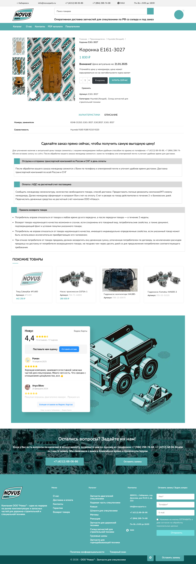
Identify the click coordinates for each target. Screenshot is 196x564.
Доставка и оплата (63, 500)
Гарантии (58, 508)
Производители (97, 39)
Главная (83, 39)
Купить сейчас (120, 80)
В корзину (100, 80)
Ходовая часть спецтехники (105, 502)
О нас (56, 496)
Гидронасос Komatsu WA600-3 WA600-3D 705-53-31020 (162, 293)
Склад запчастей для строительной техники (102, 530)
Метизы (94, 514)
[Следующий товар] (143, 39)
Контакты (58, 504)
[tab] (89, 114)
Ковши (93, 506)
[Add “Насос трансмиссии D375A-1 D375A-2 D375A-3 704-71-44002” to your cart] (91, 273)
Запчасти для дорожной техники (103, 524)
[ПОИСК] (150, 11)
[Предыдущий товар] (138, 39)
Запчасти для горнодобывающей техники (105, 541)
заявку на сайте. (35, 153)
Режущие (95, 518)
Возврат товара (61, 512)
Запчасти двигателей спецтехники (101, 497)
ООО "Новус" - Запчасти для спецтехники (103, 559)
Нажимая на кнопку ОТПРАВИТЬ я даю (175, 522)
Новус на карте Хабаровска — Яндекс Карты (55, 410)
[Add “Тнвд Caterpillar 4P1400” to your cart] (47, 273)
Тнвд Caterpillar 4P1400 (27, 291)
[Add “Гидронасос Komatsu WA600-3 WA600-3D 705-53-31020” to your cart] (179, 273)
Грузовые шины (98, 535)
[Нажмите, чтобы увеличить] (32, 95)
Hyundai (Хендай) (115, 39)
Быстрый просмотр (47, 279)
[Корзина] (179, 14)
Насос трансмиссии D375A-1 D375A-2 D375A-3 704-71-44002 (75, 293)
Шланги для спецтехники (104, 510)
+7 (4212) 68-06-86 (155, 150)
